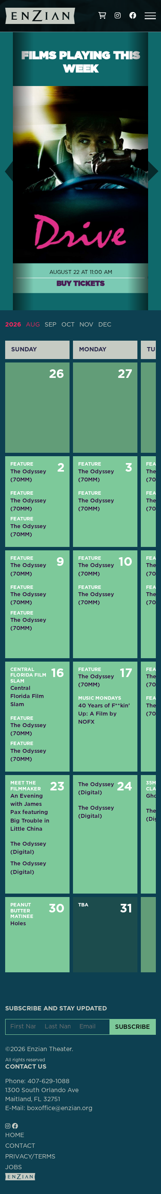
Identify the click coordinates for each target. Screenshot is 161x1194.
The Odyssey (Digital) (28, 848)
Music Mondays (99, 698)
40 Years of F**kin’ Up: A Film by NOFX (104, 713)
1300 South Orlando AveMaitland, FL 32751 (42, 1094)
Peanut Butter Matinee (21, 911)
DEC (104, 325)
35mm (153, 783)
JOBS (13, 1167)
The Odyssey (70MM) (28, 475)
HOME (14, 1135)
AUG (33, 325)
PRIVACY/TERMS (30, 1157)
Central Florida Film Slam (28, 675)
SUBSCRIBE (132, 1026)
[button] (150, 15)
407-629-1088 (48, 1081)
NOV (86, 325)
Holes (18, 923)
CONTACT (20, 1146)
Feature (21, 464)
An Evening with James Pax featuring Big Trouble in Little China (29, 812)
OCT (68, 325)
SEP (50, 325)
